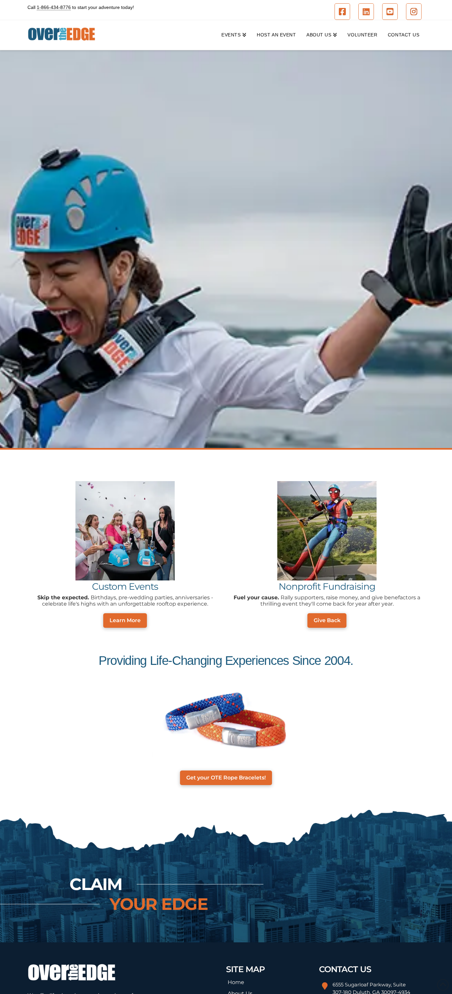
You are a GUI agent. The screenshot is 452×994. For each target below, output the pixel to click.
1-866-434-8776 (54, 7)
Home (236, 982)
